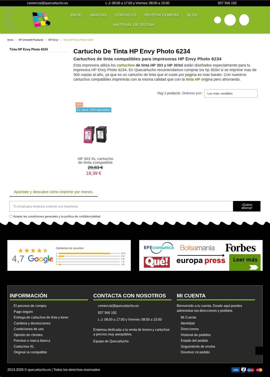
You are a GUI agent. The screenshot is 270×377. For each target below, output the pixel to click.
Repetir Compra (162, 15)
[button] (217, 19)
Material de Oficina (134, 25)
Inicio (76, 15)
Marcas (98, 15)
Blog (192, 15)
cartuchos (126, 65)
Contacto (125, 15)
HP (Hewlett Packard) (31, 39)
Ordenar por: (192, 93)
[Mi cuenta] (230, 20)
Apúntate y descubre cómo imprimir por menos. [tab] (53, 192)
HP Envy (53, 39)
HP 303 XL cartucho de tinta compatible (95, 161)
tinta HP (193, 79)
